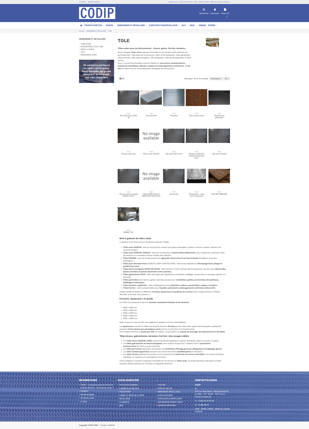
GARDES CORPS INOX (167, 405)
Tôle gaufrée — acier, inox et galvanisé (197, 195)
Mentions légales (94, 2)
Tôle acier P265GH (219, 154)
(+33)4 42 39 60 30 (206, 401)
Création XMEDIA (107, 425)
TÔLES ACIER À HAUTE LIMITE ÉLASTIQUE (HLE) (151, 195)
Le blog (84, 401)
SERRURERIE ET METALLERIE (92, 39)
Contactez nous (87, 398)
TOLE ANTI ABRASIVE (219, 194)
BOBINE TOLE (128, 232)
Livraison (82, 2)
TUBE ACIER (86, 44)
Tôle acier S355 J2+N (173, 154)
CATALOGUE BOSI (165, 395)
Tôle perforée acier (128, 154)
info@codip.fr (203, 405)
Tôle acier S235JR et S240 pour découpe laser (196, 156)
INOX (121, 405)
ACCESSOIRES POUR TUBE (92, 47)
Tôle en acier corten (196, 116)
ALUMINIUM (124, 402)
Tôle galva (174, 116)
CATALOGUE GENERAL (128, 385)
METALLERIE (124, 399)
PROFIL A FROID (87, 49)
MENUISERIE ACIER (89, 55)
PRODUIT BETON (165, 388)
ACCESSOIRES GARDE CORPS (170, 402)
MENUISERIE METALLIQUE (169, 392)
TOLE (83, 52)
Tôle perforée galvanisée (219, 117)
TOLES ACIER (124, 392)
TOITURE (161, 385)
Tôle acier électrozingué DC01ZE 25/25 (128, 195)
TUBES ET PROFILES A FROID (131, 395)
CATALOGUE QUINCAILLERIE (170, 399)
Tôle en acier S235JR (151, 154)
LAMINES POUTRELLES (129, 388)
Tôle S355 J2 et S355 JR (128, 117)
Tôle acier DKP (151, 116)
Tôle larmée (173, 194)
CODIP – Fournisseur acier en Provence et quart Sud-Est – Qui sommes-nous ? (97, 386)
